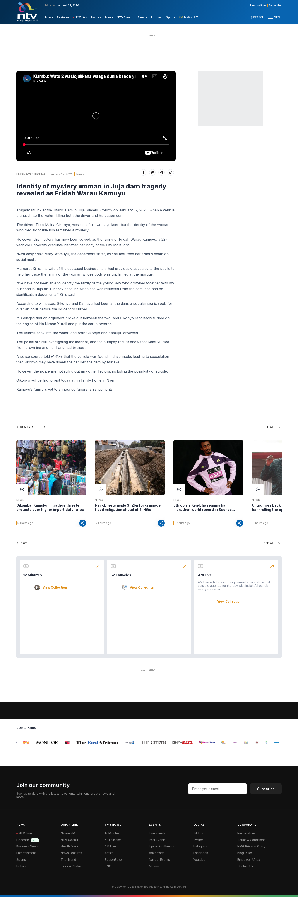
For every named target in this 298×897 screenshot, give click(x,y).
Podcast (157, 17)
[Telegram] (161, 172)
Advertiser (156, 853)
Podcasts (27, 840)
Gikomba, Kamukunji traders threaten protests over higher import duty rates (50, 507)
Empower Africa (248, 859)
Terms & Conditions (251, 840)
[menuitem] (49, 17)
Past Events (157, 840)
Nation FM (68, 833)
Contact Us (245, 866)
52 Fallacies (121, 575)
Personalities (258, 5)
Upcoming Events (161, 846)
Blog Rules (245, 853)
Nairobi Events (159, 859)
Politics (96, 17)
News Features (71, 853)
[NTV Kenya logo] (27, 12)
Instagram (200, 846)
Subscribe (275, 5)
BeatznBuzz (113, 859)
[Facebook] (143, 172)
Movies (154, 866)
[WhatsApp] (171, 172)
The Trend (68, 859)
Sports (170, 17)
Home (49, 17)
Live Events (157, 833)
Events (142, 17)
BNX (108, 866)
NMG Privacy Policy (251, 846)
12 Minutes (32, 575)
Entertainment (26, 853)
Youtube (199, 859)
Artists (109, 853)
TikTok (198, 833)
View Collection (55, 587)
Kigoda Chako (71, 866)
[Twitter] (152, 172)
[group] (22, 742)
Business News (27, 846)
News (109, 17)
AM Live (205, 575)
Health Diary (69, 846)
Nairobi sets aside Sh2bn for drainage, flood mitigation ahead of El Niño (128, 507)
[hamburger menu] (270, 17)
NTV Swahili (125, 17)
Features (63, 17)
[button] (273, 17)
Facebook (200, 853)
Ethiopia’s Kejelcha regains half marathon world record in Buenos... (204, 507)
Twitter (198, 840)
